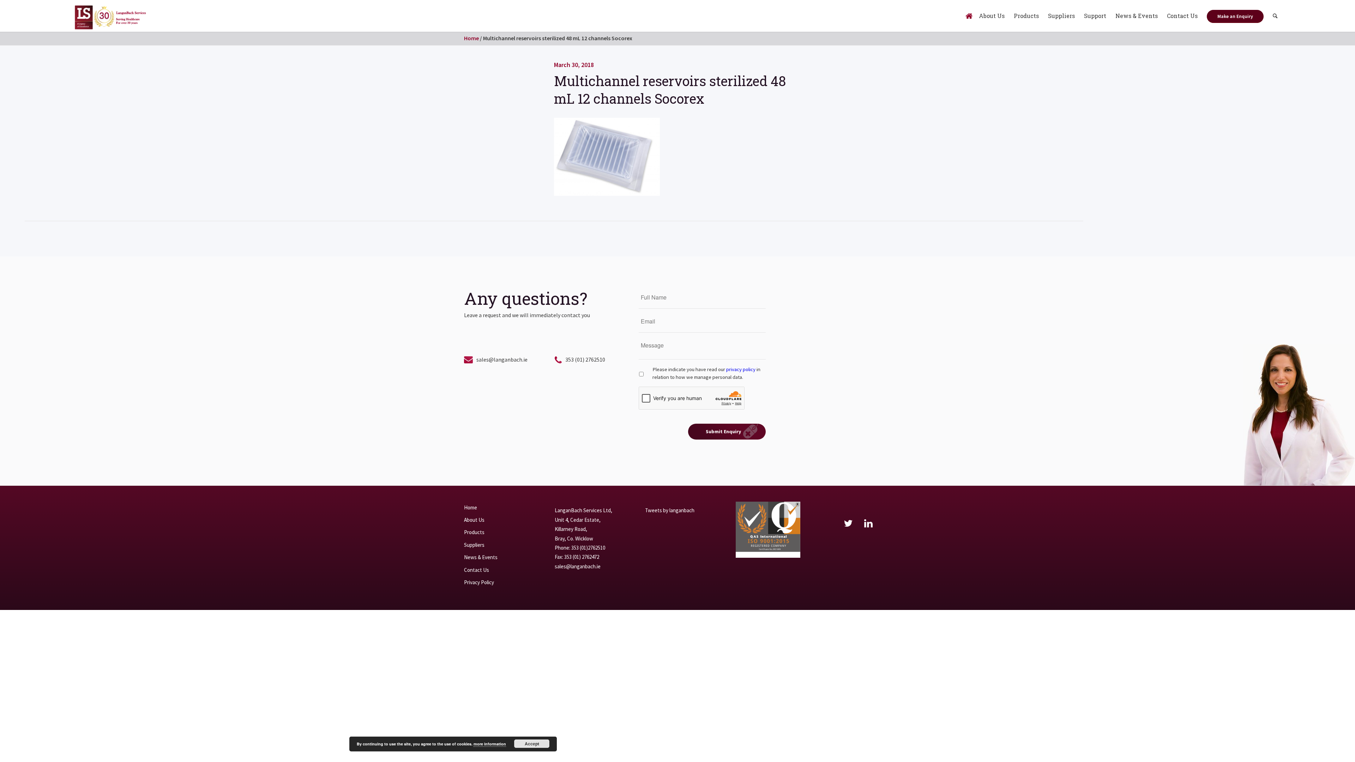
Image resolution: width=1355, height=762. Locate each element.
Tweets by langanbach (669, 510)
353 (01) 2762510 (585, 359)
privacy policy (740, 369)
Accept (532, 743)
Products (474, 532)
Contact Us (476, 570)
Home (471, 38)
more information (490, 743)
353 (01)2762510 (588, 547)
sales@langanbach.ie (502, 359)
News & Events (481, 557)
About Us (474, 519)
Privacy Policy (479, 582)
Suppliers (474, 545)
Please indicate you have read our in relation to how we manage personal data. (706, 373)
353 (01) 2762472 (581, 557)
